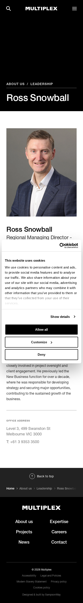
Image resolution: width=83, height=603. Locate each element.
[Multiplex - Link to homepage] (41, 508)
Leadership (41, 84)
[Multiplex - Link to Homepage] (41, 8)
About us (15, 84)
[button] (8, 8)
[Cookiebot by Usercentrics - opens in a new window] (59, 245)
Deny (41, 354)
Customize (39, 342)
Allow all (41, 329)
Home (10, 488)
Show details (60, 316)
